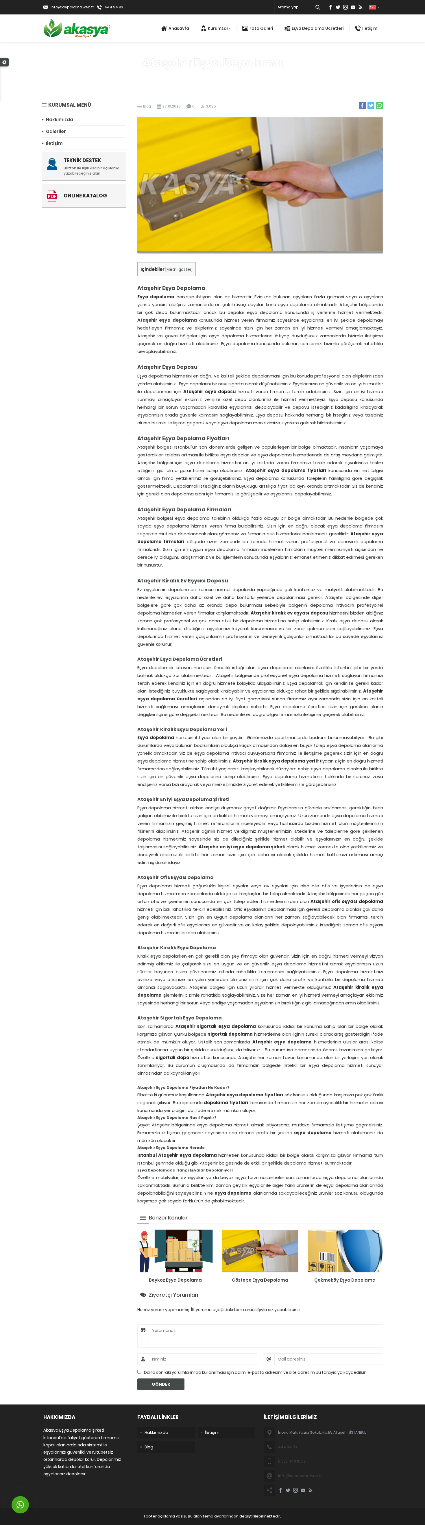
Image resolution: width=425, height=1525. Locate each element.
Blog (224, 76)
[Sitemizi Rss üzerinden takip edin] (360, 7)
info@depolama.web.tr (72, 7)
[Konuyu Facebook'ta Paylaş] (362, 105)
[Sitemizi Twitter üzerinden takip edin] (338, 7)
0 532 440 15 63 (292, 1461)
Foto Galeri (261, 28)
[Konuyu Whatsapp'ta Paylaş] (379, 105)
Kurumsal (218, 28)
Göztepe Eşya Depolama (260, 1280)
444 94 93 (113, 7)
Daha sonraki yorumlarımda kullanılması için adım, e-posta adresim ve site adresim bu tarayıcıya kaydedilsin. (255, 1372)
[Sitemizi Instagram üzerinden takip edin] (345, 7)
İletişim (369, 28)
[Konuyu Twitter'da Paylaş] (370, 105)
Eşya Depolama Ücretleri (317, 28)
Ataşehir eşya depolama (167, 320)
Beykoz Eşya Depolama (175, 1280)
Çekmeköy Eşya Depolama (345, 1280)
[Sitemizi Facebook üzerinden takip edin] (330, 7)
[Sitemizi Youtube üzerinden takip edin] (353, 7)
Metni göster (179, 269)
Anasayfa (179, 28)
